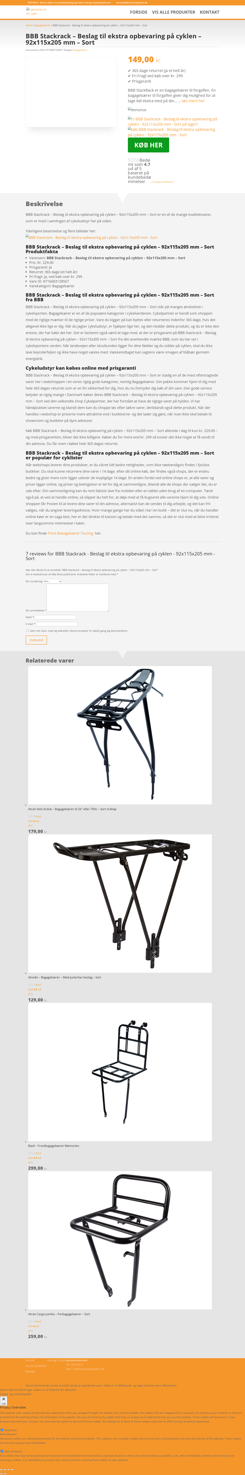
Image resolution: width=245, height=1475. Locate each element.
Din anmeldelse (36, 610)
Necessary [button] (6, 1425)
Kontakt (209, 13)
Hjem (29, 25)
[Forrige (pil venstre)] (1, 1473)
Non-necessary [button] (9, 1447)
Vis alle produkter (173, 13)
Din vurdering (34, 581)
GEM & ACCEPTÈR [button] (10, 1464)
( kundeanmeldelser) (163, 181)
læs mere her (193, 100)
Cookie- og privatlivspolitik (41, 1377)
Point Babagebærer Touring (70, 533)
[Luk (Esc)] (12, 1469)
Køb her (148, 145)
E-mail (30, 624)
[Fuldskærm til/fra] (5, 1469)
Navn (30, 617)
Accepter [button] (130, 1389)
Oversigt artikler (56, 1360)
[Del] (8, 1469)
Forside (138, 13)
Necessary (10, 1430)
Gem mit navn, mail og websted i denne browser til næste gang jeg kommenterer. (79, 630)
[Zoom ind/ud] (1, 1469)
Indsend (36, 640)
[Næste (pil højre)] (5, 1473)
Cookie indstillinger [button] (108, 1389)
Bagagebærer (42, 25)
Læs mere (87, 1389)
